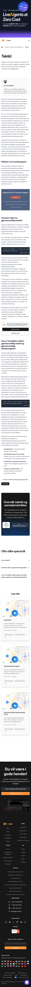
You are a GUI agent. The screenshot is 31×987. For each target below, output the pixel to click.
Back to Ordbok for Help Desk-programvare (16, 479)
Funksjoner (8, 835)
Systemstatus (23, 834)
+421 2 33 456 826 (16, 902)
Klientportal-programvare (15, 891)
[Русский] (8, 966)
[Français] (2, 964)
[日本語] (14, 964)
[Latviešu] (19, 964)
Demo (7, 828)
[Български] (5, 961)
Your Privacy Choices (23, 977)
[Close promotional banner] (29, 2)
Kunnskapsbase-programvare (15, 871)
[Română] (5, 966)
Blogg (23, 849)
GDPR (16, 975)
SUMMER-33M (13, 24)
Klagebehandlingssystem (15, 888)
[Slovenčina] (11, 966)
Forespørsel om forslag (23, 840)
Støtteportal (23, 827)
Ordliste (23, 852)
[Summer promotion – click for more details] (15, 19)
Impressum (8, 864)
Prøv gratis (5, 483)
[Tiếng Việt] (22, 966)
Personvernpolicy (7, 975)
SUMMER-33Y (7, 26)
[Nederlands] (22, 964)
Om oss (8, 849)
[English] (19, 961)
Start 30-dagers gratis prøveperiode (16, 789)
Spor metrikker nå (6, 525)
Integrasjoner (8, 838)
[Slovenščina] (14, 966)
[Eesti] (25, 961)
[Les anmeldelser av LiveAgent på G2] (15, 931)
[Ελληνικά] (16, 961)
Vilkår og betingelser (10, 973)
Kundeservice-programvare (15, 875)
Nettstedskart (24, 975)
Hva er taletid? (5, 560)
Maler (23, 858)
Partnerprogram (8, 860)
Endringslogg (23, 837)
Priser (7, 831)
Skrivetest (23, 862)
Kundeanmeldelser (8, 857)
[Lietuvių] (16, 964)
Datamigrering (23, 830)
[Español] (22, 961)
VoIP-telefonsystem (15, 878)
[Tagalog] (19, 966)
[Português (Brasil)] (2, 966)
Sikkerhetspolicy (22, 973)
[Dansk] (11, 961)
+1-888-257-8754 (16, 905)
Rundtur (8, 841)
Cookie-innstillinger (7, 977)
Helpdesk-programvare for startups (15, 894)
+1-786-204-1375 (16, 908)
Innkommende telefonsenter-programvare (15, 884)
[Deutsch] (14, 961)
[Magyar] (8, 964)
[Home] (2, 47)
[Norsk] (25, 964)
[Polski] (28, 964)
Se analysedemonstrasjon (19, 525)
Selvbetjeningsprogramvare (15, 881)
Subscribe (15, 947)
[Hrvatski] (5, 964)
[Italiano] (11, 964)
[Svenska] (16, 966)
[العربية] (2, 961)
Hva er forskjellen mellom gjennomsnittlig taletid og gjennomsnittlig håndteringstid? (14, 576)
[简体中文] (25, 966)
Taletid (27, 47)
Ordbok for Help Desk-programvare (14, 47)
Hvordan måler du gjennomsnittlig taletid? (14, 567)
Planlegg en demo (15, 793)
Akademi (23, 855)
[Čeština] (8, 961)
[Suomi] (28, 961)
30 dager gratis (15, 333)
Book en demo (15, 329)
